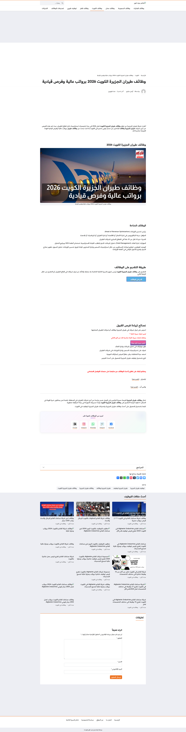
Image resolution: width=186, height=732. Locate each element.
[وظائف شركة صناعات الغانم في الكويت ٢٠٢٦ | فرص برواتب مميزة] (129, 513)
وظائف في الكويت (132, 523)
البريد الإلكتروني (116, 669)
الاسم (120, 662)
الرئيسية (143, 75)
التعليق (119, 638)
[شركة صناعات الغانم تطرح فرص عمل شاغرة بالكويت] (57, 568)
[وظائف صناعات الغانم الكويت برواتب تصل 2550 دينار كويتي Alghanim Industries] (57, 596)
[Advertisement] (93, 26)
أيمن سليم (129, 91)
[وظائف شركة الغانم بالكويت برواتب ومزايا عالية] (57, 540)
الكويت (137, 75)
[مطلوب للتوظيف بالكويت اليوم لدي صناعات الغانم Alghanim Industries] (93, 540)
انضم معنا (135, 379)
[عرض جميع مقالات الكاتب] (143, 91)
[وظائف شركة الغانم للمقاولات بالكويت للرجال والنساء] (93, 513)
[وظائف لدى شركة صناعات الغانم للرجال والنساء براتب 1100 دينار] (57, 513)
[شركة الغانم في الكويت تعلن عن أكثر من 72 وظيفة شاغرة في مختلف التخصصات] (129, 568)
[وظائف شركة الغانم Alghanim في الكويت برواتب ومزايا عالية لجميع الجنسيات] (93, 596)
